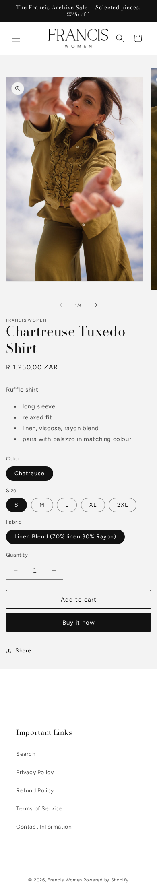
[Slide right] (96, 305)
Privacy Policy (35, 772)
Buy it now (78, 622)
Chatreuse (29, 473)
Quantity (17, 555)
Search (26, 754)
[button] (16, 38)
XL (93, 504)
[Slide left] (61, 305)
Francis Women (65, 880)
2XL (122, 504)
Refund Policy (35, 790)
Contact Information (44, 826)
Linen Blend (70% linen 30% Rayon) (65, 536)
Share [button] (23, 650)
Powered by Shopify (106, 880)
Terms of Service (39, 808)
